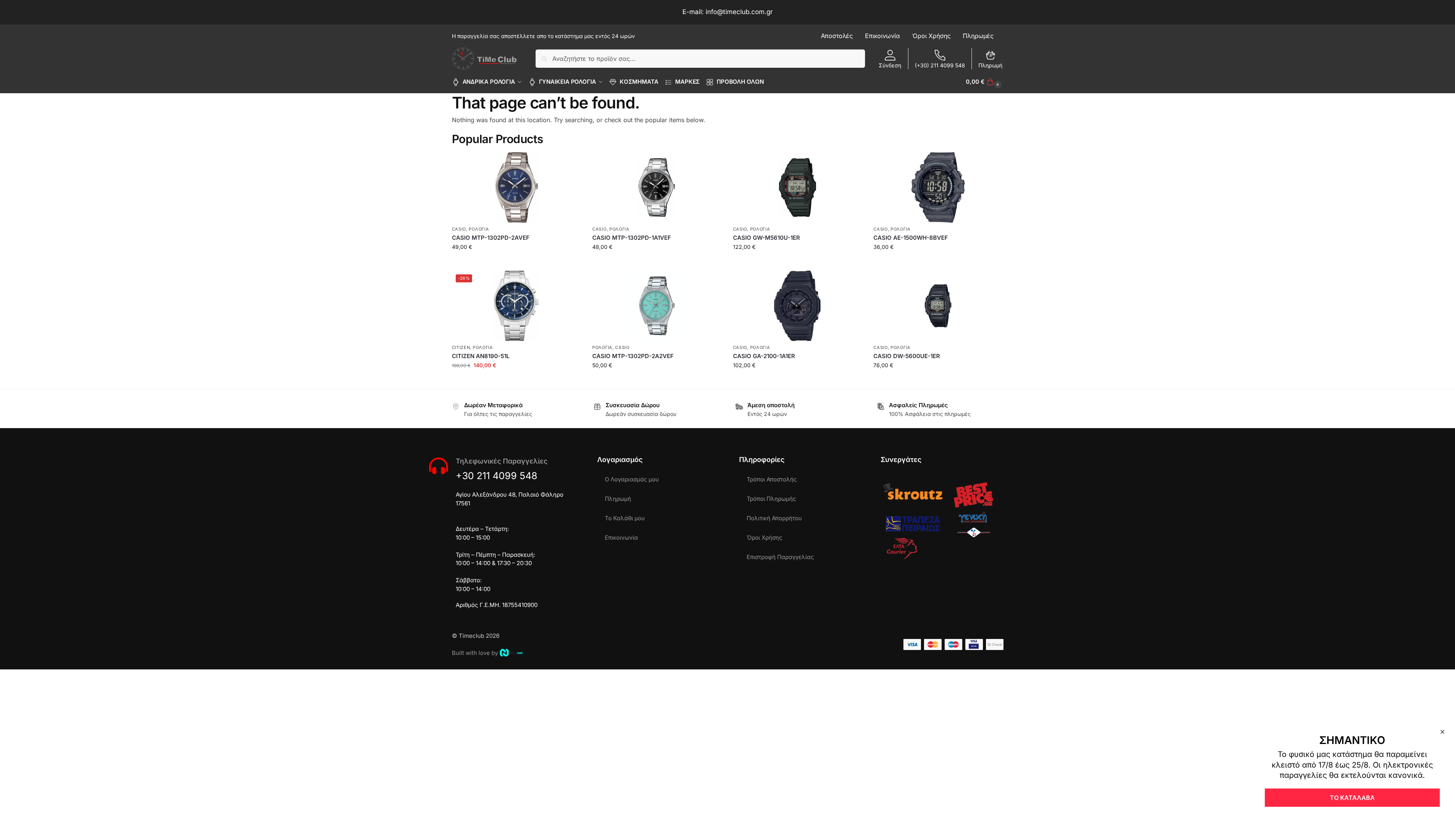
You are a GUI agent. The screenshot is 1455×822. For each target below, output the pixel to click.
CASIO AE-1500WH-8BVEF (910, 237)
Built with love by (475, 652)
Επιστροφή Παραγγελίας (780, 557)
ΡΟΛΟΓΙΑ (479, 229)
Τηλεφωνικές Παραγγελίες (501, 461)
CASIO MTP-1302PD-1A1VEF (631, 237)
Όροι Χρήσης (764, 537)
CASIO (459, 229)
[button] (984, 81)
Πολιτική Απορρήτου (774, 518)
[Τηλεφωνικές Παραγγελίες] (438, 465)
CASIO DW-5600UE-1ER (906, 356)
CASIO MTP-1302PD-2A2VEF (633, 356)
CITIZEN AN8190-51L (480, 356)
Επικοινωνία (621, 537)
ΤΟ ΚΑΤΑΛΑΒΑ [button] (1352, 797)
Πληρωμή (990, 65)
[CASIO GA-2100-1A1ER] (797, 306)
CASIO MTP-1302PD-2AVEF (491, 237)
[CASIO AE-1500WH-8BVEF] (938, 187)
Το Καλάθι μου (625, 518)
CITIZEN (461, 347)
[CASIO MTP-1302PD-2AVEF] (516, 187)
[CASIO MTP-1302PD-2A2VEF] (657, 306)
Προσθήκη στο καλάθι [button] (516, 263)
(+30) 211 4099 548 (940, 65)
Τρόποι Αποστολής (772, 479)
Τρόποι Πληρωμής (771, 498)
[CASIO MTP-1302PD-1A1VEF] (657, 187)
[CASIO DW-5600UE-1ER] (938, 306)
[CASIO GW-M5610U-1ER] (797, 187)
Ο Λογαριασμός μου (632, 479)
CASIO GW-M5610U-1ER (766, 237)
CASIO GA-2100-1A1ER (764, 356)
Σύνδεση (890, 65)
